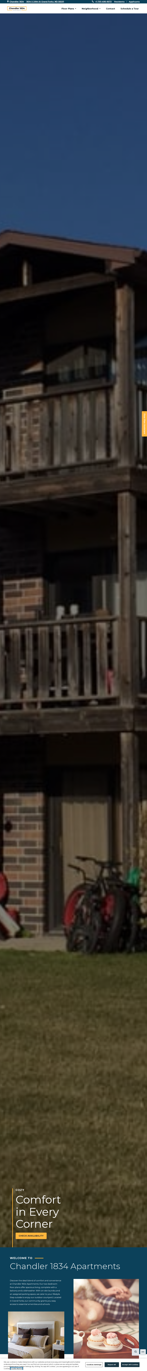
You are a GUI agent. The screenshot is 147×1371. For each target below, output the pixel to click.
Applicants (134, 1)
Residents (119, 1)
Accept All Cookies (130, 1364)
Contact (110, 8)
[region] (73, 1365)
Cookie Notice (17, 1369)
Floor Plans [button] (68, 8)
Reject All (112, 1364)
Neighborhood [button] (90, 8)
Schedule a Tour (130, 8)
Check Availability (31, 1235)
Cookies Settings (94, 1364)
